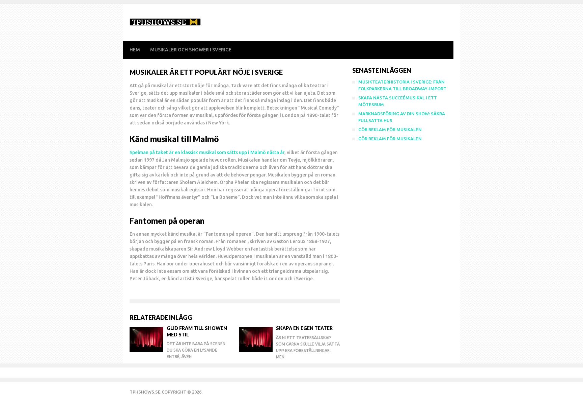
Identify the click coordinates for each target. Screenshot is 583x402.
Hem (135, 49)
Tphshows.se (145, 391)
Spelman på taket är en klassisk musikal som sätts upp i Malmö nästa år (207, 152)
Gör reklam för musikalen (390, 129)
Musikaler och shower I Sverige (190, 49)
